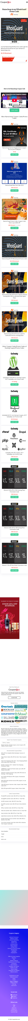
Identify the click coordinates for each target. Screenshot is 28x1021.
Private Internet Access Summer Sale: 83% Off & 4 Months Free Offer (13, 819)
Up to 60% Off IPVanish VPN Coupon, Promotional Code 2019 (13, 777)
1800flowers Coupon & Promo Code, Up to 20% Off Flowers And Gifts (13, 769)
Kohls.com (3, 839)
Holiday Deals (14, 947)
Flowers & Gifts (14, 967)
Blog (14, 1005)
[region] (14, 76)
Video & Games (14, 972)
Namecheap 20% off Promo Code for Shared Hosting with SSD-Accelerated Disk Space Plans (14, 296)
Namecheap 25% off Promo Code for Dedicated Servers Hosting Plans (14, 334)
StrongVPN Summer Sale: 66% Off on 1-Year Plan (13, 798)
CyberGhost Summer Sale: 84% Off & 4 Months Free (13, 816)
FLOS (2, 836)
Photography (14, 949)
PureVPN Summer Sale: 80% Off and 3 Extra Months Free (13, 804)
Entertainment (14, 944)
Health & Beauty (14, 960)
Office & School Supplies (14, 956)
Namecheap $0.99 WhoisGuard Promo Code (14, 259)
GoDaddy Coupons (12, 745)
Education (14, 951)
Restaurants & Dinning (14, 962)
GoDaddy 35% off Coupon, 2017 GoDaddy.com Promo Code (14, 453)
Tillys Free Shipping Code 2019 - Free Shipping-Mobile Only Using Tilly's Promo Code (14, 761)
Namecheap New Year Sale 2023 (14, 185)
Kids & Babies (14, 964)
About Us (14, 1008)
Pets (14, 959)
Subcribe (14, 697)
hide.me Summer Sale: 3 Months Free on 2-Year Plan (13, 810)
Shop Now (14, 110)
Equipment (14, 941)
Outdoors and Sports (14, 966)
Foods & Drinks (14, 982)
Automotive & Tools (14, 975)
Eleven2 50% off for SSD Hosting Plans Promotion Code (14, 491)
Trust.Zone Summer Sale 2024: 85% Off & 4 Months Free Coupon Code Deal (13, 823)
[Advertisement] (14, 907)
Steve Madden (4, 831)
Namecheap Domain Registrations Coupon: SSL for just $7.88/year (14, 148)
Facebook (14, 995)
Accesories (14, 963)
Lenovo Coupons (20, 745)
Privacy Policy (14, 1010)
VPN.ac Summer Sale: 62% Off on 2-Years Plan (12, 808)
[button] (27, 2)
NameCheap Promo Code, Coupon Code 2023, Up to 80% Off (14, 222)
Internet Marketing (14, 940)
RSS (14, 1006)
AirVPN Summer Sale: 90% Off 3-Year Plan (11, 801)
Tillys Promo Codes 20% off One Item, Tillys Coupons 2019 (13, 757)
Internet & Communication (14, 948)
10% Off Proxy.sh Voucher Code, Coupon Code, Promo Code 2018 (14, 785)
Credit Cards (14, 942)
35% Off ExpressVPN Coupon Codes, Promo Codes (13, 788)
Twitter (15, 996)
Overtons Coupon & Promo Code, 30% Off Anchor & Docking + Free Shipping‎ (13, 773)
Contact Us (14, 1009)
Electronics (14, 985)
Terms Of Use (14, 1012)
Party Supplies (14, 945)
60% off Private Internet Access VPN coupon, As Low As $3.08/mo (13, 781)
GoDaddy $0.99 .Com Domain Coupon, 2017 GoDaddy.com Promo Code (14, 416)
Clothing (14, 984)
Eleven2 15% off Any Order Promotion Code (14, 565)
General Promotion (14, 937)
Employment (14, 952)
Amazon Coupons (8, 746)
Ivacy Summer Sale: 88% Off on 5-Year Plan (11, 813)
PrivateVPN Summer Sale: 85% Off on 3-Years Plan (13, 796)
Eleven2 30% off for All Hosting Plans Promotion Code (14, 528)
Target (2, 834)
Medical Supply (14, 938)
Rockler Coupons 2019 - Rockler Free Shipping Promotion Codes (12, 765)
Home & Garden (14, 977)
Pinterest (14, 998)
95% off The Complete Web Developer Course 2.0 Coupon (13, 753)
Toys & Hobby (14, 969)
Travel (14, 979)
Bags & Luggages (14, 981)
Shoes (14, 978)
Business (14, 957)
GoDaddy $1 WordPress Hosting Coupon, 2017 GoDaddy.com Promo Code (14, 378)
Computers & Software (14, 970)
